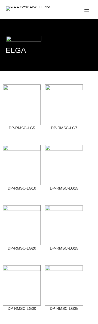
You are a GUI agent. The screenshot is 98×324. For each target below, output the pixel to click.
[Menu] (87, 9)
